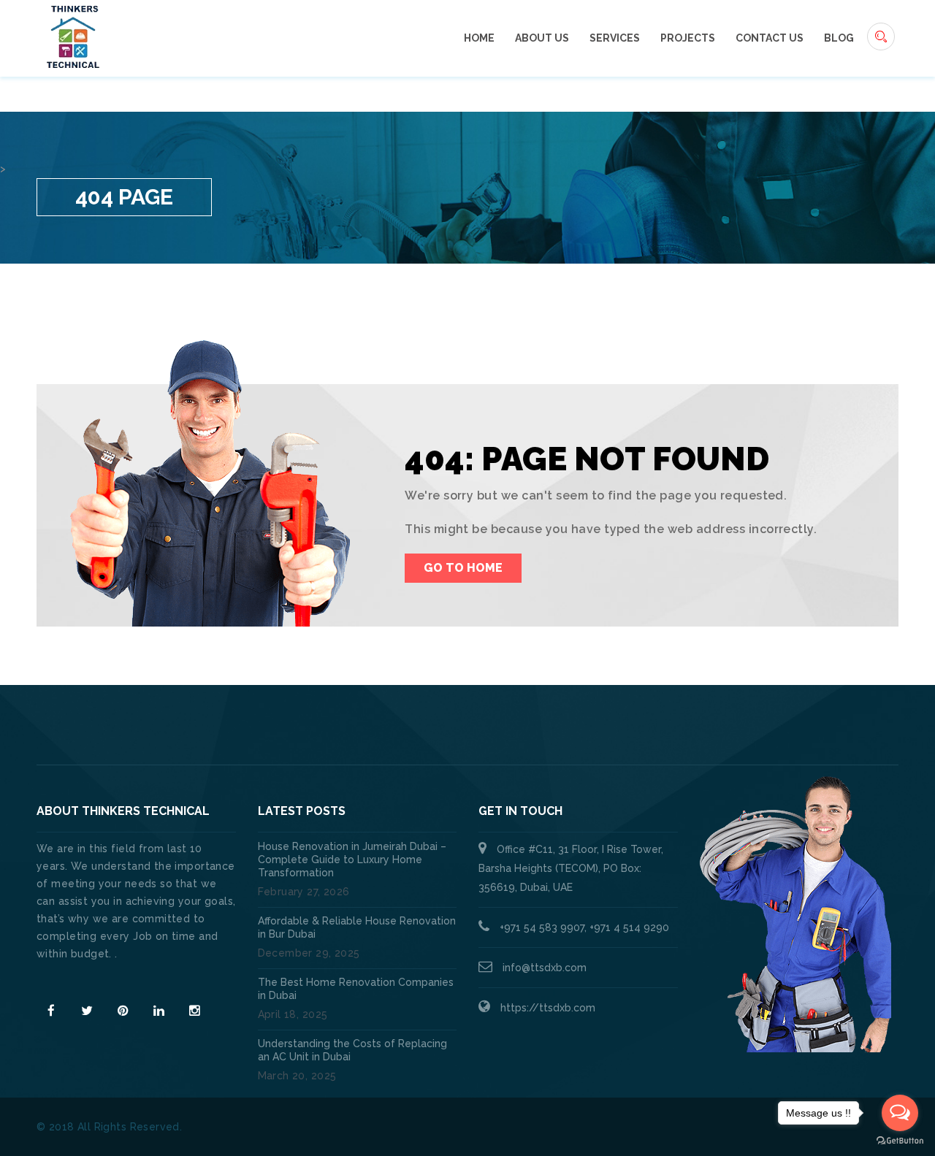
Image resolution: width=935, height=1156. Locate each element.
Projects (687, 38)
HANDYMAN (515, 729)
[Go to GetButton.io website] (900, 1141)
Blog (839, 38)
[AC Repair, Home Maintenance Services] (73, 36)
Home (479, 38)
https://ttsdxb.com (547, 1008)
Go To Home (463, 568)
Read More (65, 980)
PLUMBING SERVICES (393, 729)
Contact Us (770, 38)
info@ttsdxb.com (545, 967)
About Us (542, 38)
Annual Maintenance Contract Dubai (691, 729)
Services (614, 38)
